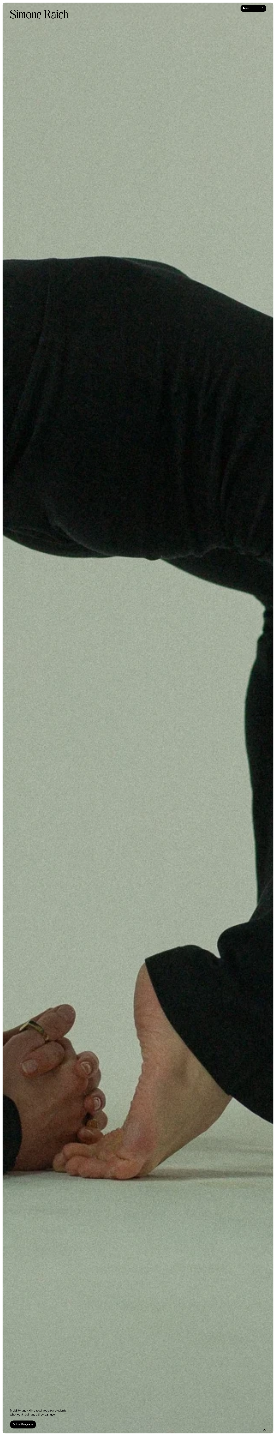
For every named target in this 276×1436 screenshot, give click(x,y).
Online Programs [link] (23, 1424)
